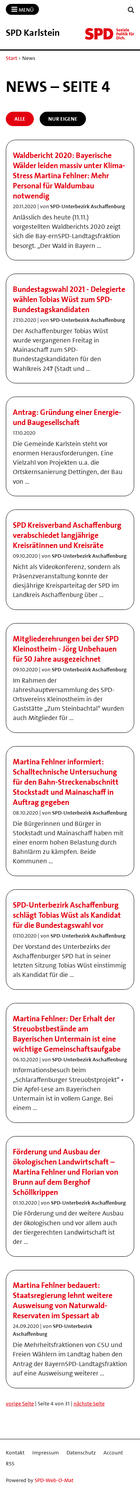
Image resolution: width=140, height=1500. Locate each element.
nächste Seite (89, 1403)
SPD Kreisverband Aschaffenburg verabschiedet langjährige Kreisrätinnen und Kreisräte (67, 535)
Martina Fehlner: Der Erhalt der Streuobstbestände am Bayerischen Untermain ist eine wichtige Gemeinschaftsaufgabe (67, 1033)
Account (113, 1452)
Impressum (45, 1452)
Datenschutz (81, 1452)
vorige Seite (20, 1403)
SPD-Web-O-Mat (54, 1480)
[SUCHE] (131, 10)
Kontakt (15, 1452)
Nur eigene (62, 118)
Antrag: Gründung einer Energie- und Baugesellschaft (67, 417)
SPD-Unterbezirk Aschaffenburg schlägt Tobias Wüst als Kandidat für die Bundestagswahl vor (67, 915)
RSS (10, 1463)
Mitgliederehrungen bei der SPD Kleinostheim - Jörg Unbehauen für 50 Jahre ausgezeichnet (66, 649)
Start (11, 57)
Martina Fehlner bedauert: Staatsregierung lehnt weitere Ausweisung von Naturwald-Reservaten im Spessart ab (62, 1300)
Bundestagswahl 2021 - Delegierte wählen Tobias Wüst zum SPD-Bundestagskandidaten (69, 299)
